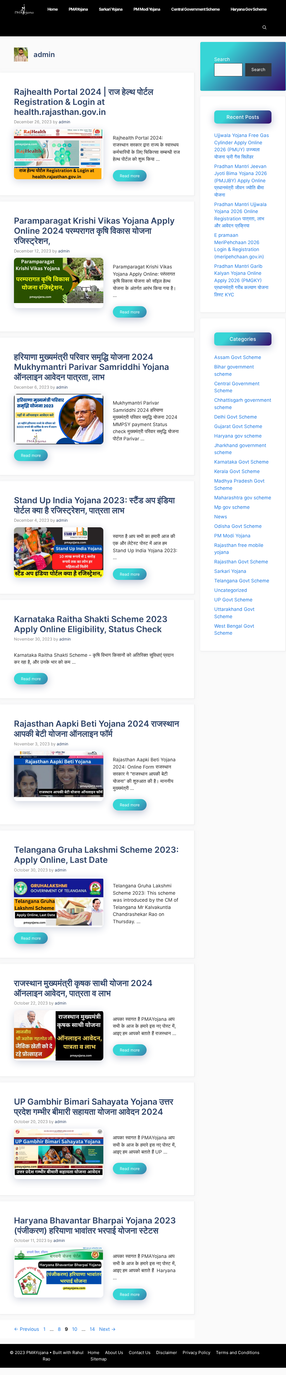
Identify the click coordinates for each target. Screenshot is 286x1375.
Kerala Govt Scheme (237, 471)
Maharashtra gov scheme (242, 497)
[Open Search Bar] (264, 27)
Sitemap (98, 1359)
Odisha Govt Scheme (238, 526)
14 (92, 1329)
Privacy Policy (196, 1352)
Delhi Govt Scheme (235, 417)
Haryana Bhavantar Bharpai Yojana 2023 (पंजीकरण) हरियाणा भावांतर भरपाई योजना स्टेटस (95, 1225)
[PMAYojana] (24, 9)
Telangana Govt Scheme (241, 580)
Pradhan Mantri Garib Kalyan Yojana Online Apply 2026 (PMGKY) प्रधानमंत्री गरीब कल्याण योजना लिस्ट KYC (241, 280)
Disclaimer (166, 1352)
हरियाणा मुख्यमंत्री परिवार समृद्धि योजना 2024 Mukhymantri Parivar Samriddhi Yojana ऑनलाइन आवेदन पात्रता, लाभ (91, 367)
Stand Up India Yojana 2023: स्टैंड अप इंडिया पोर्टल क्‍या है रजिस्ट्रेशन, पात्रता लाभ (94, 505)
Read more (130, 175)
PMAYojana (78, 9)
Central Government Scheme (195, 9)
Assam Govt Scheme (237, 357)
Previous (26, 1329)
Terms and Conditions (237, 1352)
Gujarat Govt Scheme (238, 426)
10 (75, 1329)
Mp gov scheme (232, 507)
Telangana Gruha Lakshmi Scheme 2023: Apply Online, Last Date (96, 855)
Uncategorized (230, 590)
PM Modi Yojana (147, 9)
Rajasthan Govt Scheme (241, 561)
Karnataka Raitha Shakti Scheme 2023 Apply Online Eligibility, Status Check (91, 624)
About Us (114, 1352)
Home (52, 9)
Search (222, 59)
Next (107, 1329)
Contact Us (140, 1352)
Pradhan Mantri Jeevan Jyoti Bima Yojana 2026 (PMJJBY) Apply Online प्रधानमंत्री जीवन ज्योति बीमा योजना (240, 181)
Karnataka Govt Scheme (241, 462)
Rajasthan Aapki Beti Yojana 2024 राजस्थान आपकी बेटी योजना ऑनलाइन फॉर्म (96, 729)
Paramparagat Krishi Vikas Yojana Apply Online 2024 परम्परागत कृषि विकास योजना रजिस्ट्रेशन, (94, 231)
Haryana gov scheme (248, 9)
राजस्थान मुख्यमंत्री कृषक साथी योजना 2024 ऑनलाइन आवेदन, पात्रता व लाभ (83, 988)
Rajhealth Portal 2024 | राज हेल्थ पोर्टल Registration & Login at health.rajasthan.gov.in (83, 102)
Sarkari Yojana (110, 9)
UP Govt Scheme (233, 600)
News (220, 516)
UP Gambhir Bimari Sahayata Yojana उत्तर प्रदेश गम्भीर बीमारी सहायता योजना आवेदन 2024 (93, 1107)
